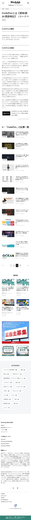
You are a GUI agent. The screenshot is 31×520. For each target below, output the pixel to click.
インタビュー (8, 382)
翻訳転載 (7, 403)
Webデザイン (8, 386)
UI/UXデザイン (17, 374)
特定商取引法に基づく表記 (6, 501)
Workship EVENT (5, 443)
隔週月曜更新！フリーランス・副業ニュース (15, 378)
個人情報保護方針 (4, 499)
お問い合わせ (3, 495)
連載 (23, 369)
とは (6, 395)
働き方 (6, 374)
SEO (17, 399)
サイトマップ (4, 431)
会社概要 (3, 493)
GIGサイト (3, 453)
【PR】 (6, 390)
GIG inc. (12, 508)
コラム (14, 395)
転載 (17, 382)
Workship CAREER (5, 445)
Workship (3, 439)
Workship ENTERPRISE (6, 441)
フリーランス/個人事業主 (10, 369)
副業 (16, 403)
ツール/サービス (20, 386)
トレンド (6, 407)
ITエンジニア (17, 390)
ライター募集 (4, 429)
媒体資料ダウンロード (6, 427)
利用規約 (3, 497)
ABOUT (3, 425)
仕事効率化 (7, 399)
